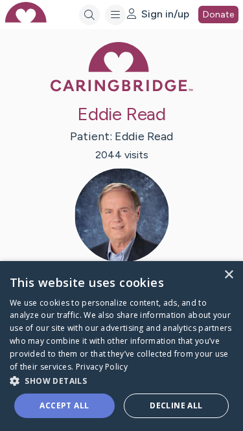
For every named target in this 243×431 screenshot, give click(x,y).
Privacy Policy (102, 366)
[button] (121, 380)
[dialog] (121, 346)
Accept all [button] (64, 405)
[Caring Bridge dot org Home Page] (122, 89)
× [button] (228, 275)
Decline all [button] (176, 405)
